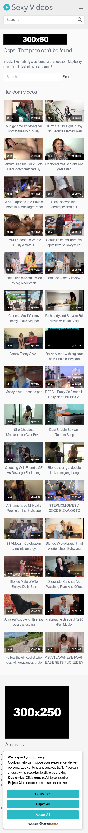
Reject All (43, 804)
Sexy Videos (31, 7)
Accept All (43, 814)
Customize (43, 793)
